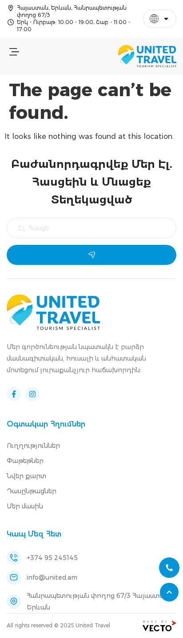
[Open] (166, 18)
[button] (14, 52)
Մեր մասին (25, 506)
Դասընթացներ (31, 491)
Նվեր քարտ (26, 476)
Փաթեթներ (25, 461)
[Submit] (91, 255)
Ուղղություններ (33, 446)
